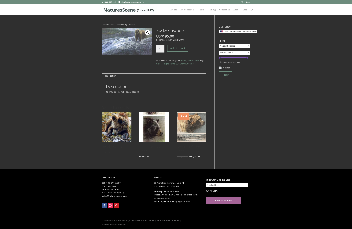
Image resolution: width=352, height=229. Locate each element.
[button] (147, 32)
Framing (212, 10)
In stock (226, 67)
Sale (202, 10)
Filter (225, 75)
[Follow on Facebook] (104, 205)
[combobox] (238, 31)
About (236, 10)
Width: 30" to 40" (187, 63)
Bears (118, 24)
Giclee (159, 63)
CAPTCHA (212, 190)
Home (104, 24)
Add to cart (177, 48)
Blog (245, 10)
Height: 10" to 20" (171, 63)
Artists (173, 10)
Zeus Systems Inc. (120, 224)
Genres (111, 24)
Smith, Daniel (193, 60)
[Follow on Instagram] (110, 205)
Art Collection (187, 10)
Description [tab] (110, 76)
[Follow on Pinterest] (116, 205)
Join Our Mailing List (218, 179)
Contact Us (224, 10)
